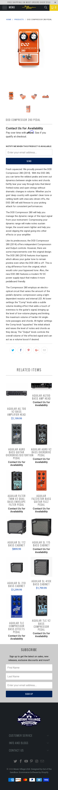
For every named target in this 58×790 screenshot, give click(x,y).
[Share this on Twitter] (13, 350)
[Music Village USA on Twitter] (15, 761)
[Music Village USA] (29, 8)
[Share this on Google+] (36, 350)
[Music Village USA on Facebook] (21, 761)
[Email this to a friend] (44, 350)
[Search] (45, 7)
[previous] (9, 55)
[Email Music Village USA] (42, 761)
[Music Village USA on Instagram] (37, 761)
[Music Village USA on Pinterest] (31, 761)
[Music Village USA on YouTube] (26, 761)
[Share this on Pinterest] (28, 350)
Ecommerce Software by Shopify (33, 772)
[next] (49, 55)
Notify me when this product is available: (29, 146)
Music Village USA (22, 769)
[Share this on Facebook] (20, 350)
